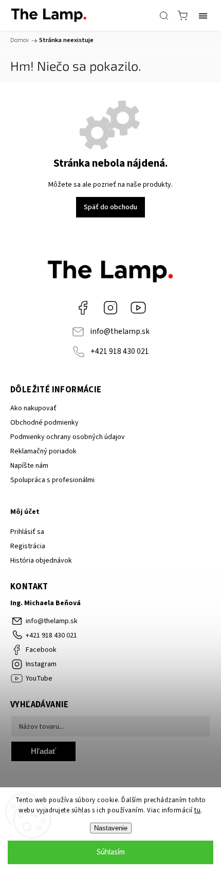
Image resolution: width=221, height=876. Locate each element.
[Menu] (203, 15)
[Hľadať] (164, 15)
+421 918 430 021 (119, 351)
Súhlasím (111, 852)
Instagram (110, 307)
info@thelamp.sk (120, 331)
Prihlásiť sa (27, 532)
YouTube (138, 307)
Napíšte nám (29, 466)
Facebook (82, 307)
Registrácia (27, 546)
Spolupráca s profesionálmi (52, 480)
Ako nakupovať (33, 408)
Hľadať (43, 751)
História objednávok (41, 560)
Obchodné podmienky (44, 422)
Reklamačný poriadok (43, 451)
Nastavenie (110, 828)
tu (197, 810)
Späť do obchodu (110, 207)
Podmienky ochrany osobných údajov (67, 437)
